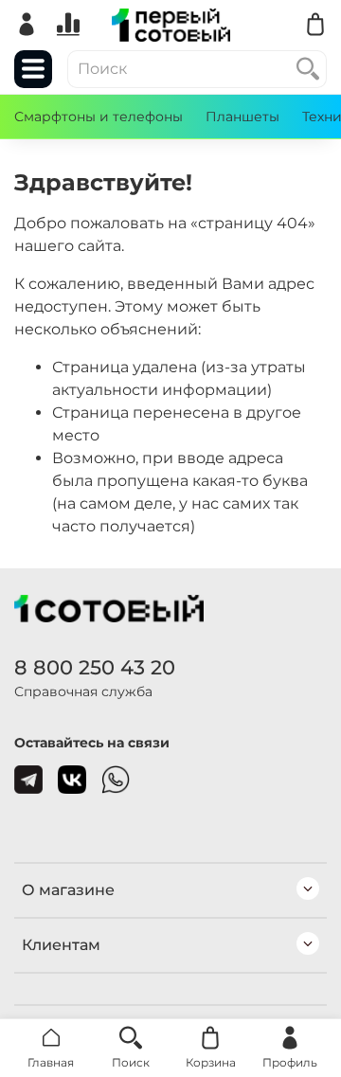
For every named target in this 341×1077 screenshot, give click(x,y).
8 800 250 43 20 (94, 667)
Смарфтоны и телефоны (98, 116)
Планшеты (242, 116)
